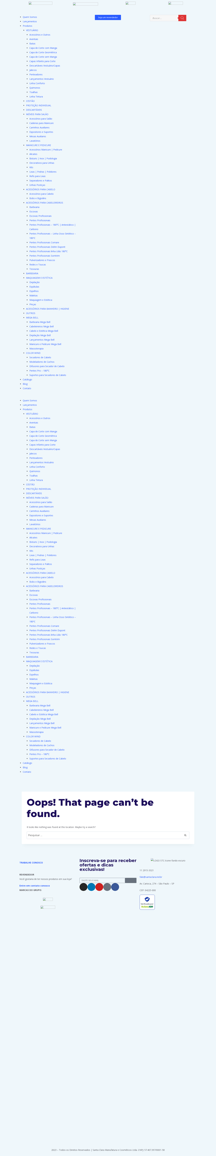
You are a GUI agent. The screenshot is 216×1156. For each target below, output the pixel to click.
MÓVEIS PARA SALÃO (37, 114)
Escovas (33, 211)
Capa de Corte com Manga (43, 47)
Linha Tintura (36, 96)
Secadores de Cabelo (40, 357)
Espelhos (34, 291)
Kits (31, 167)
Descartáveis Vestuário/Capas (44, 65)
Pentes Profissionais (39, 220)
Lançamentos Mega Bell (41, 339)
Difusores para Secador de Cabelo (47, 366)
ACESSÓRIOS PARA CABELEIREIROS (44, 202)
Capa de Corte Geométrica (43, 52)
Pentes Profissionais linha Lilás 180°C (48, 251)
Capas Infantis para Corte (42, 61)
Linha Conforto (37, 83)
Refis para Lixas (37, 176)
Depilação (34, 282)
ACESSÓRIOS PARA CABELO (40, 189)
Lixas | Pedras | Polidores (42, 171)
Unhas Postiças (37, 184)
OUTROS (30, 313)
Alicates (33, 154)
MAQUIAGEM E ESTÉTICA (39, 277)
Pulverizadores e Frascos (42, 260)
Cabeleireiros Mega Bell (41, 326)
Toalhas (33, 92)
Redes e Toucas (37, 264)
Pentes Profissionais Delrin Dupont (47, 246)
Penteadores (36, 74)
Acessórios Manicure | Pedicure (45, 149)
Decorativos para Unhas (41, 162)
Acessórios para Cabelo (41, 193)
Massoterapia (36, 348)
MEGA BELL (32, 317)
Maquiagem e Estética (40, 299)
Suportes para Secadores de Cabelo (47, 375)
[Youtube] (99, 887)
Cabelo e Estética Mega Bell (43, 330)
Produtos (27, 25)
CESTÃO (30, 100)
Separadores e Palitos (40, 180)
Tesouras (34, 268)
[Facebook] (115, 887)
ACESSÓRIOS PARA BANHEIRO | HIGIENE (47, 308)
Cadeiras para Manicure (41, 123)
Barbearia (34, 207)
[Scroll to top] (209, 1145)
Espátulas (34, 286)
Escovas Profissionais (40, 215)
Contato (27, 388)
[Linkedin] (91, 887)
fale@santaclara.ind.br (151, 876)
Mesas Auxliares (37, 136)
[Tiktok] (107, 887)
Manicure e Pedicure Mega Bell (45, 344)
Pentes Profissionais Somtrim (44, 255)
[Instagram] (83, 887)
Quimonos (34, 87)
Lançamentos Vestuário (41, 78)
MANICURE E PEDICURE (38, 145)
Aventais (33, 39)
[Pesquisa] (182, 18)
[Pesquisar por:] (108, 835)
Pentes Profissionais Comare (44, 242)
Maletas (33, 295)
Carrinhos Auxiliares (39, 127)
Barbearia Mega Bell (39, 321)
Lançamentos (30, 21)
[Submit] (130, 880)
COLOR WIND (33, 352)
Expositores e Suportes (41, 131)
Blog (25, 383)
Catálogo (27, 379)
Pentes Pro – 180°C (39, 370)
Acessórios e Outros (39, 34)
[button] (47, 396)
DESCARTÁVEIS (34, 109)
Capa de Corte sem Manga (43, 56)
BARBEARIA (32, 273)
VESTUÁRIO (32, 30)
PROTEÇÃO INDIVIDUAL (38, 105)
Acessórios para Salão (40, 118)
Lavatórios (34, 140)
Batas (32, 43)
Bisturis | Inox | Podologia (43, 158)
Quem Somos (30, 16)
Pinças (32, 304)
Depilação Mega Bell (40, 335)
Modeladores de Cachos (41, 361)
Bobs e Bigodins (37, 198)
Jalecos (33, 70)
